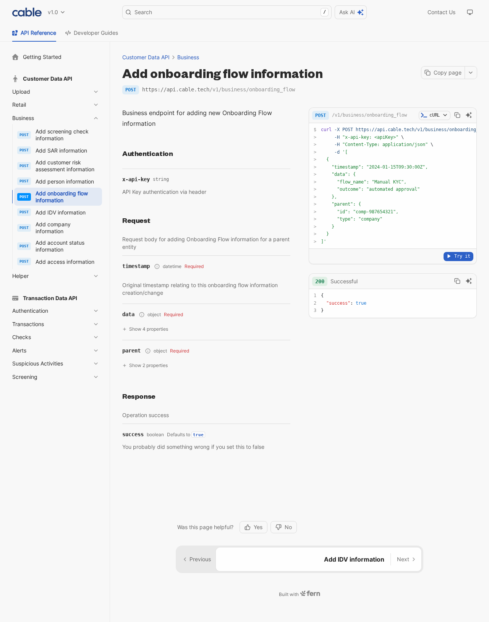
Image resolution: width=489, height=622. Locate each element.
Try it (462, 255)
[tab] (34, 32)
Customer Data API (146, 57)
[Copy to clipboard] (457, 115)
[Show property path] (157, 266)
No (288, 527)
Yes (258, 527)
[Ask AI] (468, 115)
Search (230, 12)
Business (188, 57)
